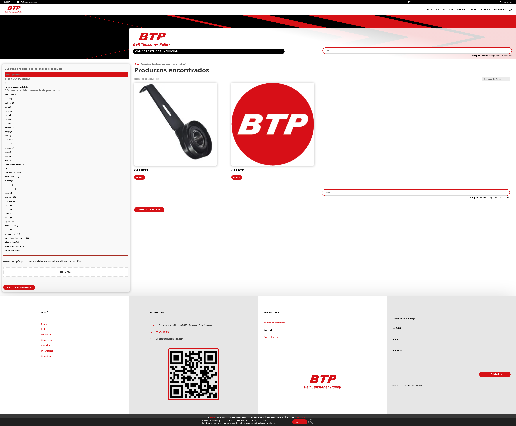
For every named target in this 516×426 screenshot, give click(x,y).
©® (226, 417)
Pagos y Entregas (271, 337)
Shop (427, 10)
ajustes (272, 423)
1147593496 (10, 2)
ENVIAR (494, 374)
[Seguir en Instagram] (451, 308)
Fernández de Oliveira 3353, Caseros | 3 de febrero (185, 325)
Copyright (268, 329)
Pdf (437, 10)
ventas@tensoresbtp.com (169, 338)
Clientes (46, 356)
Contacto (473, 10)
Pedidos (484, 10)
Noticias (446, 10)
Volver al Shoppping (20, 287)
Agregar (139, 177)
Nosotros (461, 10)
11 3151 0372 (162, 331)
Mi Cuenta (499, 10)
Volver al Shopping (149, 210)
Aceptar (299, 421)
